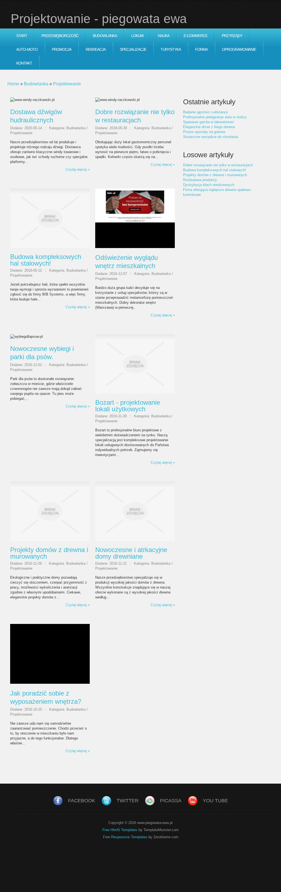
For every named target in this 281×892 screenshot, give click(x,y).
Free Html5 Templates (119, 830)
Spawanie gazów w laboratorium (208, 122)
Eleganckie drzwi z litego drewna (209, 127)
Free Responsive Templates (125, 837)
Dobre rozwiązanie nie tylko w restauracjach (218, 165)
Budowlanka (36, 83)
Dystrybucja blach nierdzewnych (208, 185)
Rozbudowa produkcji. (200, 180)
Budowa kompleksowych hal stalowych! (214, 170)
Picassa (170, 800)
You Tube (215, 800)
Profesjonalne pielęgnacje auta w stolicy (215, 117)
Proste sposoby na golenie (204, 132)
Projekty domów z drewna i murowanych (215, 175)
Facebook (81, 800)
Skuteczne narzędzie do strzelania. (211, 137)
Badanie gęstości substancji (205, 112)
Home (13, 83)
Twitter (128, 800)
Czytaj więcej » (78, 169)
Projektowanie (67, 83)
